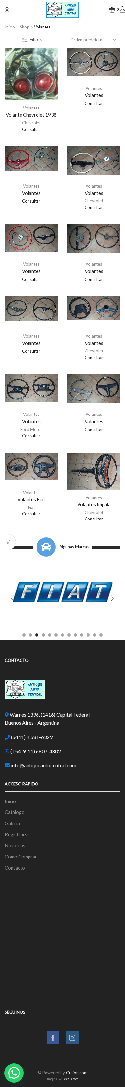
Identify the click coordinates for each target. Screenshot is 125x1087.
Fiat (31, 507)
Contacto (15, 868)
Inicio (10, 26)
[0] (109, 9)
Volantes (31, 107)
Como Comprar (21, 856)
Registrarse (17, 834)
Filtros (36, 39)
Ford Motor (31, 429)
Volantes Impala (94, 504)
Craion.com (77, 1072)
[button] (24, 635)
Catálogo (15, 812)
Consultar (31, 129)
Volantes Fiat (31, 499)
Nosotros (15, 845)
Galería (12, 823)
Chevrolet (31, 122)
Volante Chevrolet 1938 (31, 114)
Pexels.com (70, 1079)
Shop (24, 26)
